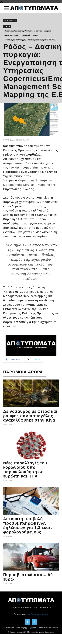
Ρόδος (35, 35)
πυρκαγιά (26, 35)
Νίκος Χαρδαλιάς (11, 35)
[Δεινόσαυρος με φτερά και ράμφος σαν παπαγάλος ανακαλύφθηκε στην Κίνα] (31, 393)
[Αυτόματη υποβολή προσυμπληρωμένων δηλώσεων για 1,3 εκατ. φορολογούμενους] (31, 501)
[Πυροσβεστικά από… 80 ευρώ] (31, 557)
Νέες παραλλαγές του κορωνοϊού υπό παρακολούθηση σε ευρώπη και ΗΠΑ (25, 469)
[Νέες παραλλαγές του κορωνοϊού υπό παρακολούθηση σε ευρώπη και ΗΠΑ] (31, 445)
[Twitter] (34, 622)
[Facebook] (27, 622)
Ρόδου (13, 210)
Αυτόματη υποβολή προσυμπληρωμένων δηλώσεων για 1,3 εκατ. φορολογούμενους (27, 525)
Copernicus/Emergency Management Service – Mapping (27, 31)
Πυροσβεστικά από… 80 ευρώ (28, 576)
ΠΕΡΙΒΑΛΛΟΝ (10, 20)
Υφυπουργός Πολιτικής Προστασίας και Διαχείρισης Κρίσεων (30, 40)
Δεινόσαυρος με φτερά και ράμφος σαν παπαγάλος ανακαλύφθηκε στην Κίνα (30, 415)
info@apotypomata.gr (38, 614)
